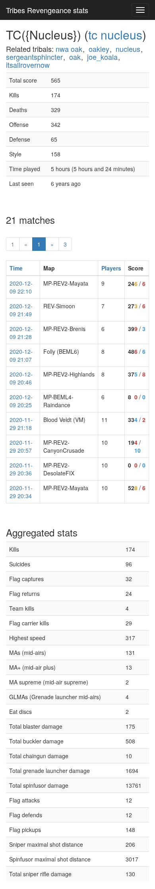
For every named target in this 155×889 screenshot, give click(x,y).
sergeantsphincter (34, 56)
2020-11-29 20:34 (21, 492)
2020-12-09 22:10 (21, 287)
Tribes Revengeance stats (47, 10)
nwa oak (69, 48)
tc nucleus (115, 34)
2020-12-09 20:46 (21, 378)
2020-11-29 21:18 (21, 424)
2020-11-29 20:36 (21, 469)
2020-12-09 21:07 (21, 355)
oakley (99, 48)
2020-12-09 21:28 (21, 333)
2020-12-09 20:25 (21, 401)
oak (75, 56)
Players (111, 268)
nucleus (128, 48)
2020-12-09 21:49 (21, 310)
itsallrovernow (28, 64)
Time (16, 268)
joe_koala (102, 56)
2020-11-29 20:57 (21, 446)
